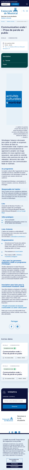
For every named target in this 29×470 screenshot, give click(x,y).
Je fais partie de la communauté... (9, 1)
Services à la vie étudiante (9, 16)
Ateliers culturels (10, 21)
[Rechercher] (23, 11)
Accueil (3, 21)
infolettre (18, 255)
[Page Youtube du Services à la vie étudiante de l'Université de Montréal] (16, 432)
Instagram (14, 256)
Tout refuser (14, 464)
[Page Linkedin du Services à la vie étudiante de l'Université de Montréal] (19, 432)
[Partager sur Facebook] (11, 326)
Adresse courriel (9, 396)
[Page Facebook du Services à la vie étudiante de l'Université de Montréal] (9, 432)
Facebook (8, 256)
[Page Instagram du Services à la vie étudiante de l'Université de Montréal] (12, 432)
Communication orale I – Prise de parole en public (12, 353)
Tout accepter (15, 467)
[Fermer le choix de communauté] (26, 4)
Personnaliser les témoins (15, 460)
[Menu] (26, 11)
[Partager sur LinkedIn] (17, 326)
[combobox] (5, 4)
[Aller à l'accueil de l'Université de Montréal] (9, 11)
